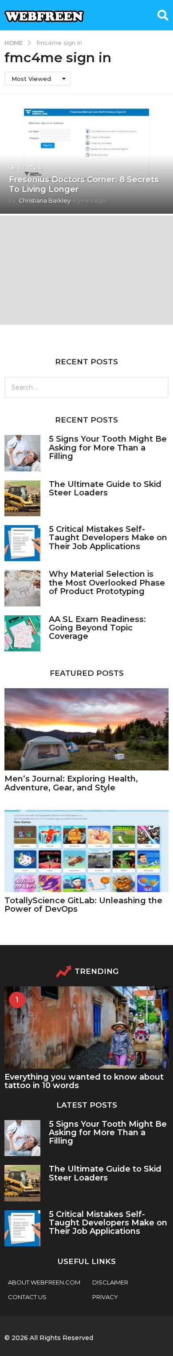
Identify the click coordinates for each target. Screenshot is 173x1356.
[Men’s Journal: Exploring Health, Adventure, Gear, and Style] (86, 729)
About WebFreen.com (44, 1282)
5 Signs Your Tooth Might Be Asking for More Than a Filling (108, 447)
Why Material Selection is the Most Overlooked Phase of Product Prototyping (107, 582)
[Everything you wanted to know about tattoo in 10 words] (86, 1027)
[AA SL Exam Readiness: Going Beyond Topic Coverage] (22, 633)
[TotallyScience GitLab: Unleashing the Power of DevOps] (86, 851)
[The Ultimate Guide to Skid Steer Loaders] (22, 498)
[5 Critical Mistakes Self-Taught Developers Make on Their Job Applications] (22, 543)
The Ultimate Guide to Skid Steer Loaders (105, 488)
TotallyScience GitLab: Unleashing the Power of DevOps (83, 905)
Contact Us (27, 1296)
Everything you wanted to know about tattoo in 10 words (84, 1081)
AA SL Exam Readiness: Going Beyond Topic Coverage (97, 628)
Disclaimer (110, 1282)
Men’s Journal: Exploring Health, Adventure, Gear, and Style (71, 783)
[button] (163, 15)
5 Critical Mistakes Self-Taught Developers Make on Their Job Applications (108, 537)
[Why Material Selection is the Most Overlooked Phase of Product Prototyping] (22, 588)
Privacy (105, 1296)
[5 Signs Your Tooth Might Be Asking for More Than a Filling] (22, 453)
